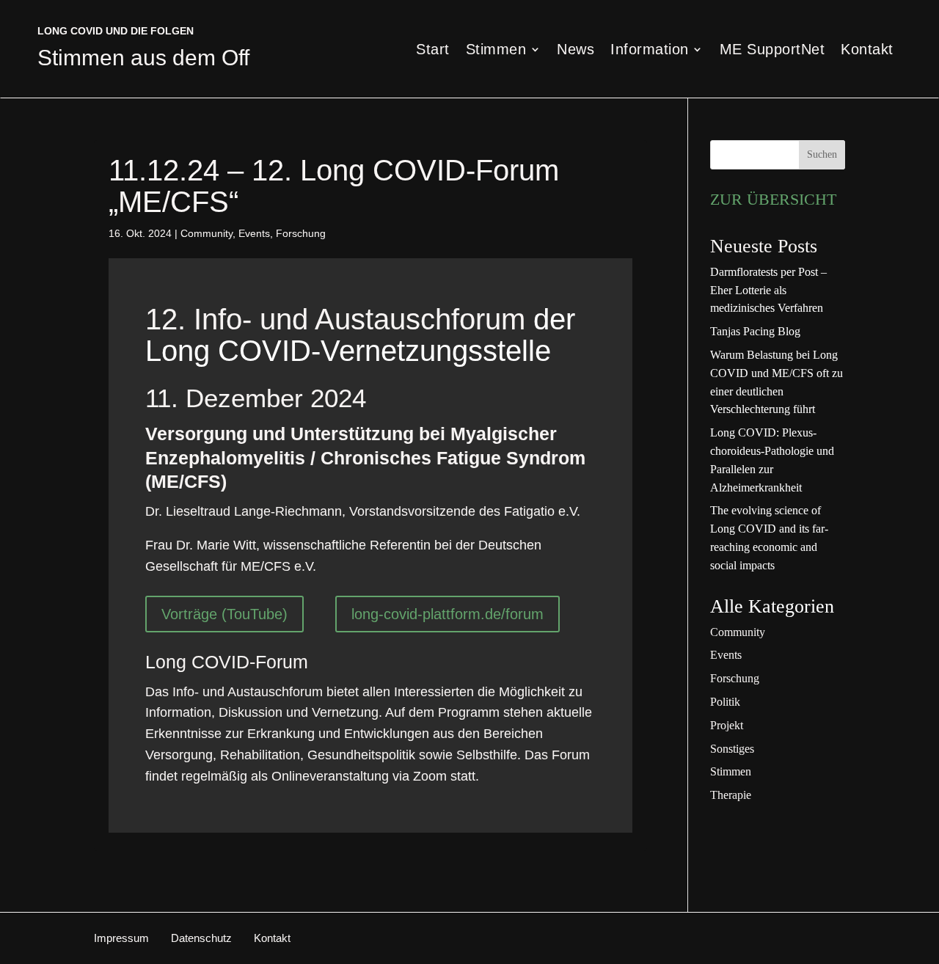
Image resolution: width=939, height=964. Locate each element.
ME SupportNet (772, 50)
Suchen (822, 154)
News (575, 50)
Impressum (121, 938)
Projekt (726, 725)
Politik (725, 701)
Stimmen (496, 50)
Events (254, 233)
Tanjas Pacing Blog (755, 331)
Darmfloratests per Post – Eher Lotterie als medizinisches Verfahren (768, 290)
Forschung (301, 233)
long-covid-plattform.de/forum (447, 614)
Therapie (730, 795)
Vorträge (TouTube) (224, 614)
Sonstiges (732, 748)
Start (433, 50)
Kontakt (867, 50)
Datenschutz (201, 938)
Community (206, 233)
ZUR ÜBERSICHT (773, 199)
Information (649, 50)
